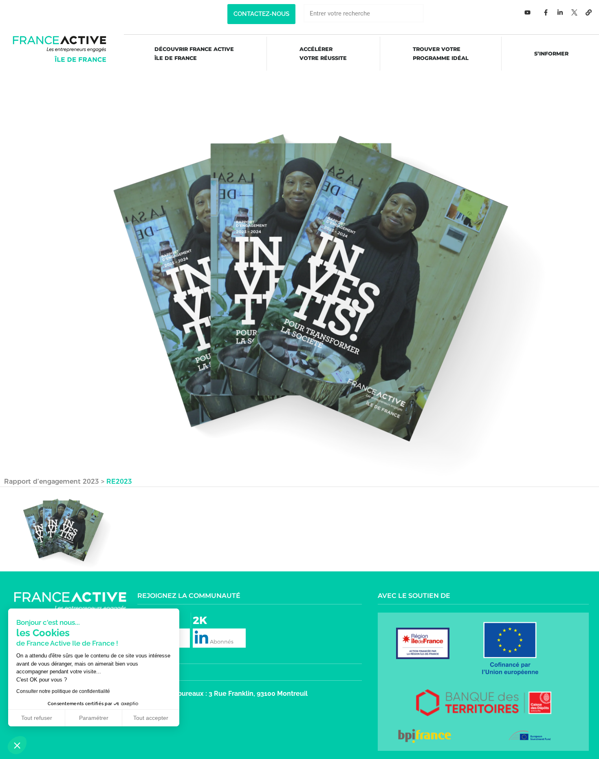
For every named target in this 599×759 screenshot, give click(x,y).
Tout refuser (36, 718)
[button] (261, 14)
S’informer (551, 54)
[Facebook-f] (546, 12)
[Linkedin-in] (560, 12)
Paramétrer (93, 718)
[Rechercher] (433, 13)
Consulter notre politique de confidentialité (63, 691)
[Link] (589, 12)
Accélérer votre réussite (323, 53)
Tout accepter (150, 718)
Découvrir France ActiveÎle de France (194, 53)
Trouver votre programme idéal (441, 53)
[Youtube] (528, 12)
